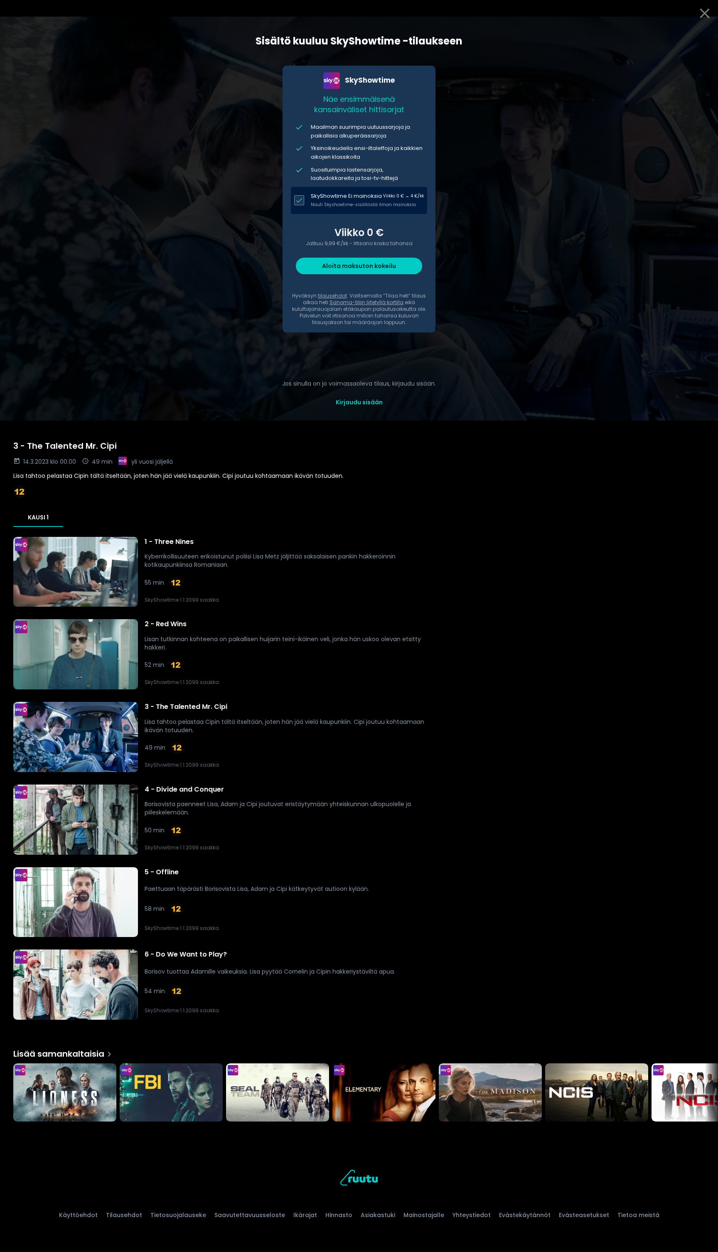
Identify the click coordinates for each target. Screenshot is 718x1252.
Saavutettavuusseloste (249, 1215)
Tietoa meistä (638, 1215)
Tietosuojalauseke (178, 1215)
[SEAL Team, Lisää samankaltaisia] (277, 1093)
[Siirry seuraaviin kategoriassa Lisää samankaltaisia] (704, 1093)
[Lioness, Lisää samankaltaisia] (64, 1093)
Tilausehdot (124, 1215)
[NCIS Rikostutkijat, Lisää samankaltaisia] (596, 1093)
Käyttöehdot (78, 1215)
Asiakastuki (378, 1215)
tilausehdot (332, 295)
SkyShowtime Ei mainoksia (346, 196)
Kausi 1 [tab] (38, 517)
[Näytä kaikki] (359, 1090)
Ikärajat (305, 1215)
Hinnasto (338, 1215)
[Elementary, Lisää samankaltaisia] (383, 1093)
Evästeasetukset (584, 1215)
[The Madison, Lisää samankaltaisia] (490, 1093)
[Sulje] (704, 13)
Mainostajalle (423, 1215)
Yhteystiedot (471, 1215)
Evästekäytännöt (525, 1215)
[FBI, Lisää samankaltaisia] (171, 1093)
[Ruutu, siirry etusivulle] (359, 1179)
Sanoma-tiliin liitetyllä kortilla (366, 302)
